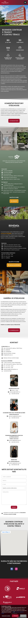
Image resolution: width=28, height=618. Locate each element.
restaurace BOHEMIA (6, 233)
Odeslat (14, 507)
